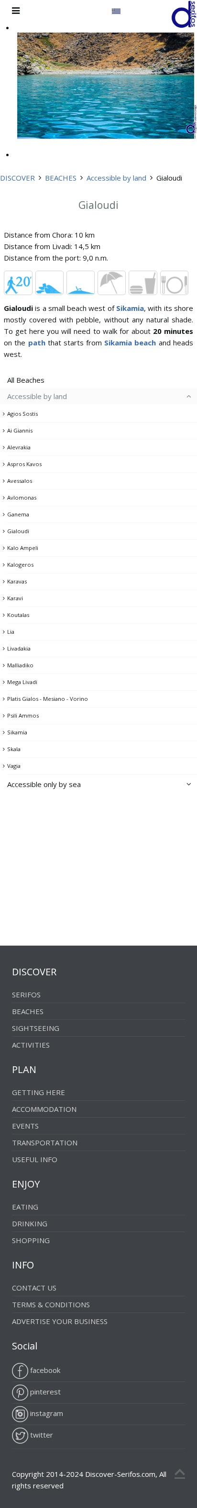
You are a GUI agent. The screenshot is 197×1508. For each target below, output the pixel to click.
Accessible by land (116, 178)
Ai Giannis (20, 430)
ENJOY (26, 1183)
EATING (25, 1206)
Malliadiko (20, 665)
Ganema (18, 514)
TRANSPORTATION (44, 1142)
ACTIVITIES (31, 1045)
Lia (10, 631)
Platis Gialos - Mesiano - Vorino (47, 698)
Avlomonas (21, 497)
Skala (14, 749)
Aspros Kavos (24, 464)
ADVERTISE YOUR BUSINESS (60, 1321)
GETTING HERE (38, 1092)
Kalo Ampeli (22, 547)
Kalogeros (20, 564)
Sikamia (17, 732)
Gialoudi (18, 531)
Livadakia (19, 648)
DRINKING (29, 1223)
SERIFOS (26, 994)
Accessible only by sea (44, 784)
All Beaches (25, 380)
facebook (44, 1370)
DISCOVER (17, 178)
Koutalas (18, 614)
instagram (45, 1413)
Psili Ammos (23, 715)
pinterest (44, 1391)
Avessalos (19, 480)
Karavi (15, 598)
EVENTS (25, 1126)
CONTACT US (34, 1287)
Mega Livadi (22, 681)
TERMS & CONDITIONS (51, 1304)
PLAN (24, 1069)
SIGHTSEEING (35, 1028)
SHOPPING (31, 1240)
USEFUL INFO (34, 1159)
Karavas (17, 581)
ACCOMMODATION (44, 1109)
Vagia (14, 765)
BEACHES (61, 178)
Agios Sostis (22, 413)
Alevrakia (19, 447)
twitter (40, 1434)
